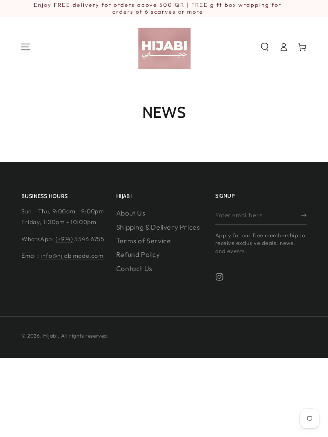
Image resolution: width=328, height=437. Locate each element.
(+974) (65, 239)
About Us (131, 213)
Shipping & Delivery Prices (158, 227)
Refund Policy (138, 254)
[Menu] (25, 47)
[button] (264, 47)
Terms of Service (143, 240)
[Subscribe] (304, 215)
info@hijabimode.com (72, 255)
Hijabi (50, 335)
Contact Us (134, 268)
